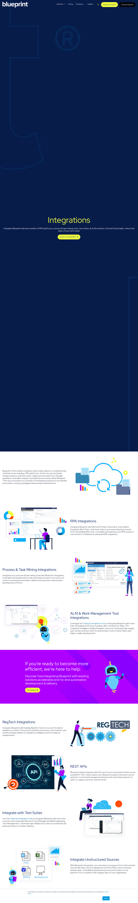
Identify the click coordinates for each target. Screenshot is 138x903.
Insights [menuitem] (90, 4)
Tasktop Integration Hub (94, 623)
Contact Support (127, 5)
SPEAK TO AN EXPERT (68, 237)
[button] (98, 5)
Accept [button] (106, 898)
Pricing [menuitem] (70, 4)
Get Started (31, 690)
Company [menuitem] (79, 4)
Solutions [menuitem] (60, 4)
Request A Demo (109, 5)
